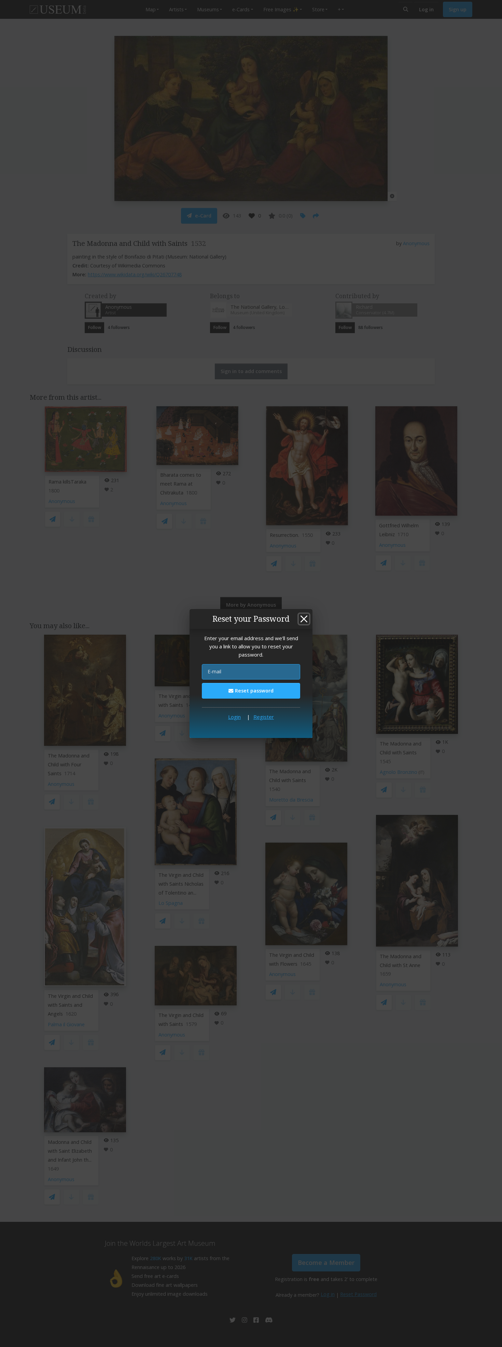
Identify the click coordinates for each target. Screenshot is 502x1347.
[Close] (304, 619)
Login (234, 716)
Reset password (254, 690)
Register (263, 716)
